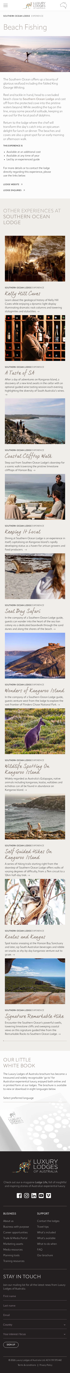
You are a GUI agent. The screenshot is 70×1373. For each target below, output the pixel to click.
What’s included (46, 1232)
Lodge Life (41, 1182)
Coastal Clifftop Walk (28, 456)
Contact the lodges (48, 1221)
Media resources (13, 1250)
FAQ (39, 1250)
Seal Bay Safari (22, 611)
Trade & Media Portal (15, 1238)
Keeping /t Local (22, 532)
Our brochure (45, 1255)
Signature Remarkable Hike (34, 1016)
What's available (46, 1238)
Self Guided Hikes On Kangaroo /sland (28, 855)
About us (8, 1221)
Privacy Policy (46, 1365)
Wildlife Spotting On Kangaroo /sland (27, 769)
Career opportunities (15, 1232)
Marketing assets (13, 1244)
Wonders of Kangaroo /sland (34, 691)
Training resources (13, 1261)
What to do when (47, 1244)
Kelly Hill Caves (22, 294)
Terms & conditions (27, 1365)
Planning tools (11, 1255)
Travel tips (43, 1227)
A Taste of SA (19, 373)
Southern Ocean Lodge (16, 16)
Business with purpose (16, 1227)
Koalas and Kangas (25, 937)
